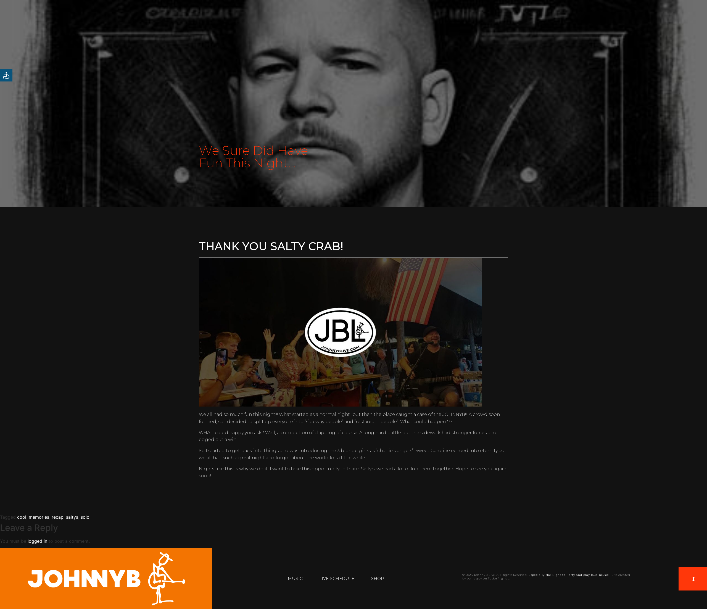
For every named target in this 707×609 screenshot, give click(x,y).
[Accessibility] (6, 75)
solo (85, 517)
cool (21, 517)
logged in (37, 541)
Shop (377, 578)
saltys (72, 517)
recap (58, 517)
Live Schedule (336, 578)
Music (295, 578)
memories (39, 517)
